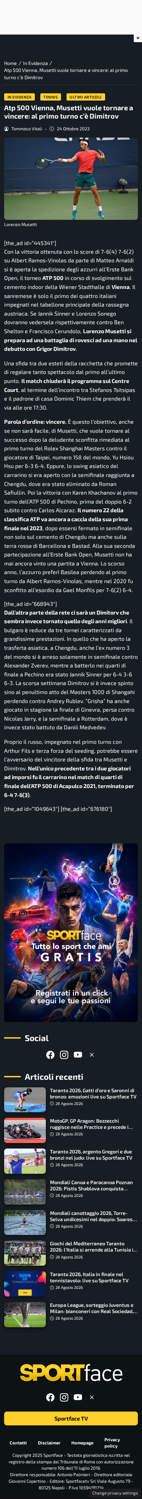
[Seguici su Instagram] (64, 1055)
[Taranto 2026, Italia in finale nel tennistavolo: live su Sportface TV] (25, 1283)
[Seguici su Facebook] (50, 1055)
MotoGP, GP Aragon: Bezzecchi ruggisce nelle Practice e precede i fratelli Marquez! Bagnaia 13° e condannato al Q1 (89, 1130)
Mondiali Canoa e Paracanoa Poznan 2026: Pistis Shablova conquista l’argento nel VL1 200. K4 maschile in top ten (92, 1191)
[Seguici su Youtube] (78, 1055)
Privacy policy (112, 1443)
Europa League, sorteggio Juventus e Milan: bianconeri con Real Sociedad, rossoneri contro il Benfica (91, 1311)
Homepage (82, 1442)
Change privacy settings (115, 1492)
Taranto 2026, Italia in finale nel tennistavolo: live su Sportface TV (89, 1277)
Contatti (18, 1442)
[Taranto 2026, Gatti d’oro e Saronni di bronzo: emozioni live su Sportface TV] (25, 1100)
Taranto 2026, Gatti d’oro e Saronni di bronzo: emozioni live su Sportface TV (93, 1093)
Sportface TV (71, 1418)
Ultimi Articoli (86, 97)
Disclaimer (49, 1442)
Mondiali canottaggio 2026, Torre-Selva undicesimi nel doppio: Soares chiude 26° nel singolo (91, 1219)
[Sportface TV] (71, 932)
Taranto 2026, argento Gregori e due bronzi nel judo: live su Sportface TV (91, 1155)
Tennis (50, 97)
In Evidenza (20, 97)
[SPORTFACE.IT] (71, 1373)
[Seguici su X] (92, 1055)
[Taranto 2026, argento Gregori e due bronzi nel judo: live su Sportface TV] (25, 1161)
